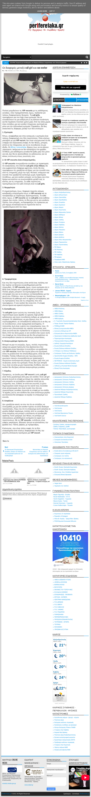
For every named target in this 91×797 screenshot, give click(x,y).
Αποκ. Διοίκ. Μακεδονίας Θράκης (64, 262)
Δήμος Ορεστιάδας (60, 197)
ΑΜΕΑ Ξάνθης (59, 313)
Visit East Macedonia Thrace (63, 413)
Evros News (59, 276)
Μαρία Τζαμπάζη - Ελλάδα (61, 494)
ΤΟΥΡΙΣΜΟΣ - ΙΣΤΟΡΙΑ (61, 622)
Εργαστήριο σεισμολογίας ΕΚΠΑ (64, 740)
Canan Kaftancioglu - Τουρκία (63, 505)
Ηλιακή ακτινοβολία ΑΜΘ (62, 750)
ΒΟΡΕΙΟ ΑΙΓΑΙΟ (59, 585)
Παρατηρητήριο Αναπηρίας (63, 338)
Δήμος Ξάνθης (59, 220)
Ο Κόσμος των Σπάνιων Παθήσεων (65, 351)
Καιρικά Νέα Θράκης (60, 732)
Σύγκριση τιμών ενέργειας (62, 453)
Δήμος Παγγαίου (59, 230)
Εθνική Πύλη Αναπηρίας (62, 368)
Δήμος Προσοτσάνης (61, 244)
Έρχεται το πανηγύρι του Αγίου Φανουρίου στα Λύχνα (70, 292)
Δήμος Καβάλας (59, 225)
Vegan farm (58, 483)
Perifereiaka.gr (6, 794)
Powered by (65, 94)
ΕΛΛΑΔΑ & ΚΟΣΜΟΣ (61, 592)
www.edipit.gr (29, 785)
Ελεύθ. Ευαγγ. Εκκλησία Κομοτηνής (65, 467)
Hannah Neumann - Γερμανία (62, 503)
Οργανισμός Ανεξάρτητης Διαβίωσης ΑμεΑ (67, 336)
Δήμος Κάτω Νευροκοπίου (62, 240)
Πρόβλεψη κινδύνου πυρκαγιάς (64, 742)
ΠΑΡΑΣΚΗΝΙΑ (58, 614)
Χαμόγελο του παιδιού (61, 486)
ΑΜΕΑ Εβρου (58, 311)
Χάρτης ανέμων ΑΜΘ (61, 747)
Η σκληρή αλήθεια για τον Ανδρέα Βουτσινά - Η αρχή (70, 297)
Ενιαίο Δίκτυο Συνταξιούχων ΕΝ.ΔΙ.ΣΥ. (66, 451)
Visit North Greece (60, 416)
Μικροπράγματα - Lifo (62, 295)
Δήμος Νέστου (59, 227)
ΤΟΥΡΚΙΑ (57, 624)
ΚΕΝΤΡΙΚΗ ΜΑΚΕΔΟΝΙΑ (62, 599)
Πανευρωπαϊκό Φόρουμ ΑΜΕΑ (64, 341)
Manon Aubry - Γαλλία (60, 501)
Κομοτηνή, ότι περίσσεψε (62, 514)
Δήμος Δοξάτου (59, 237)
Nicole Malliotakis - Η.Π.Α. (61, 497)
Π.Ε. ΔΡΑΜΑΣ (58, 602)
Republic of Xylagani (61, 516)
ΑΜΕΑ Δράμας (59, 318)
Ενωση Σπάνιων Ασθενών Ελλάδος (65, 348)
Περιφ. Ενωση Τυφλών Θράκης (64, 323)
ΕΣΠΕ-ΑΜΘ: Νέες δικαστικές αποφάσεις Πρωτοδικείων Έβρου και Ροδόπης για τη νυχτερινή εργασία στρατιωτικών (74, 172)
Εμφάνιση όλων (85, 300)
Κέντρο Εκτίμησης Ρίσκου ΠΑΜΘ (64, 727)
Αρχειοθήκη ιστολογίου (82, 100)
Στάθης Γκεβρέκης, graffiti (61, 426)
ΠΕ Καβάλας (58, 254)
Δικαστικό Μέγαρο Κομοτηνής (63, 392)
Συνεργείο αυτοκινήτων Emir (63, 440)
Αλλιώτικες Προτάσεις (61, 442)
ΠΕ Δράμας (58, 257)
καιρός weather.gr (59, 703)
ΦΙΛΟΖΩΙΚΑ (58, 627)
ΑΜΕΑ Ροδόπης (59, 308)
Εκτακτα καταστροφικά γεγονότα (64, 737)
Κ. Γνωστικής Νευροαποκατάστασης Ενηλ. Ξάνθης (70, 321)
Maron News (59, 284)
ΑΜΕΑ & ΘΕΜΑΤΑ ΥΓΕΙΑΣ (62, 580)
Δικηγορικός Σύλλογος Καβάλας (64, 384)
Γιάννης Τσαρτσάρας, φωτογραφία (64, 429)
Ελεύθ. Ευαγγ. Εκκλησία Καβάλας (65, 469)
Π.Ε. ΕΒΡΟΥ (58, 604)
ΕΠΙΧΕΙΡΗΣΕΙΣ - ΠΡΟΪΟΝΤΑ (63, 594)
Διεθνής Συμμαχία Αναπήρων (63, 343)
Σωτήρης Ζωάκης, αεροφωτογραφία (64, 424)
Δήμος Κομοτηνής (60, 210)
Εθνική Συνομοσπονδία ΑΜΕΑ (64, 328)
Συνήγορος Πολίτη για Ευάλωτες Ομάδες (67, 353)
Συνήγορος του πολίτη (61, 456)
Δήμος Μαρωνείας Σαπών (62, 212)
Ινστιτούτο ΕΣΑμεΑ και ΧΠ (62, 331)
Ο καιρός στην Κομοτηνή (62, 745)
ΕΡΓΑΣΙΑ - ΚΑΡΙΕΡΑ (60, 597)
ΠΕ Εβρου (57, 247)
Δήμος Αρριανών (59, 205)
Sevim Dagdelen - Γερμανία (62, 499)
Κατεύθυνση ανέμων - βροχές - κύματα (66, 717)
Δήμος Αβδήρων (59, 215)
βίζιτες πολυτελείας (19, 147)
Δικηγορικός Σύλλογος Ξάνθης (64, 382)
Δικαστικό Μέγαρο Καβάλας (63, 397)
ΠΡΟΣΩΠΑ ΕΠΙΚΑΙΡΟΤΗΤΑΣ (63, 619)
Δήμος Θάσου (58, 232)
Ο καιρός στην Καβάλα (61, 730)
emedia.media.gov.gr (9, 783)
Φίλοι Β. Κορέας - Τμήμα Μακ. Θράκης (66, 519)
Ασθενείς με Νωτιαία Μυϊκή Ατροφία (65, 366)
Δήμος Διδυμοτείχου (60, 195)
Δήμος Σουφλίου (59, 202)
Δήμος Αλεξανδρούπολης (62, 192)
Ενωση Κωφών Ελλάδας (62, 358)
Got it (52, 11)
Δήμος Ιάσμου (58, 207)
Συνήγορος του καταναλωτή (63, 458)
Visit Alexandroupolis (61, 406)
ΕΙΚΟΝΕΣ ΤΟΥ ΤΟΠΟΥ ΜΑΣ (63, 589)
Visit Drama (58, 411)
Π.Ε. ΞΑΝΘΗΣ (58, 609)
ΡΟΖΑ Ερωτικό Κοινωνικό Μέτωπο (65, 521)
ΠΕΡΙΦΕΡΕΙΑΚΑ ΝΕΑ (61, 617)
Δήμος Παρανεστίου (60, 242)
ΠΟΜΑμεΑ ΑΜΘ (59, 326)
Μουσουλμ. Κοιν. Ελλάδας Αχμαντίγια (66, 472)
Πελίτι (57, 271)
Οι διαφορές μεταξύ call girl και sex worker (24, 67)
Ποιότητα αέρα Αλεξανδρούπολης (65, 735)
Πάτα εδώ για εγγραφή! (70, 87)
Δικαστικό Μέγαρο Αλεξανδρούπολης (66, 389)
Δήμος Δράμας (59, 235)
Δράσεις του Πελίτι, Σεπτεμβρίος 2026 (65, 272)
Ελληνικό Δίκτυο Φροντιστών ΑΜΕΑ (65, 333)
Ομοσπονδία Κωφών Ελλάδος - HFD (66, 356)
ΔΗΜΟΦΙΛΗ (59, 99)
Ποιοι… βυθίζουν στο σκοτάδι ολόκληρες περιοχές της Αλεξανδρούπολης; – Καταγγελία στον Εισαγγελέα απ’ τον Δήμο (69, 279)
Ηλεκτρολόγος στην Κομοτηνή (64, 437)
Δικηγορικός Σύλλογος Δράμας (64, 387)
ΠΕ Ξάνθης (58, 252)
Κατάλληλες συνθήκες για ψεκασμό (65, 725)
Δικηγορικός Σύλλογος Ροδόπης (64, 379)
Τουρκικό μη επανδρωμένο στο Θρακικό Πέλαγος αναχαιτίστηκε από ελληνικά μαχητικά (41, 62)
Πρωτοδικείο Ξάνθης (61, 394)
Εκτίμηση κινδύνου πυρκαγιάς (64, 722)
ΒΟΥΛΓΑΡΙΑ (58, 587)
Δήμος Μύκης (58, 217)
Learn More (42, 11)
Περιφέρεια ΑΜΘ (59, 259)
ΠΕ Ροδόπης (58, 249)
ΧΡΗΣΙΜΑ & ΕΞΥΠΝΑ (13, 70)
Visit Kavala (58, 408)
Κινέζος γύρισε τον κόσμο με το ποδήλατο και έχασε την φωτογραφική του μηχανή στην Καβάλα (74, 138)
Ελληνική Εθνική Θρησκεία (62, 474)
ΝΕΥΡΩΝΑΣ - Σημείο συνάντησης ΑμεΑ (66, 361)
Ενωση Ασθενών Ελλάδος (62, 346)
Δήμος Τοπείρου (59, 222)
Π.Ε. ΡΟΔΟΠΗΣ (59, 612)
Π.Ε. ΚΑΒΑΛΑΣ (59, 607)
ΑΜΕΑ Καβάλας (59, 316)
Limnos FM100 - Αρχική (63, 291)
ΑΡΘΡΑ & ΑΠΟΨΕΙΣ (60, 582)
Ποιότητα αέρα (59, 720)
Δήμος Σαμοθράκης (60, 200)
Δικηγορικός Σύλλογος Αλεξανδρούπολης (67, 377)
